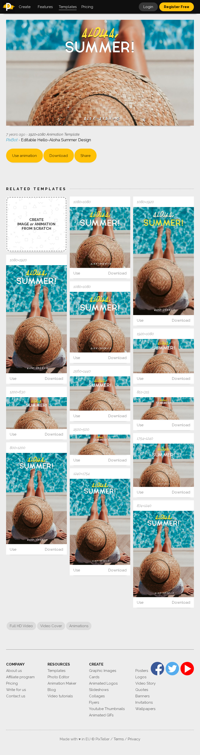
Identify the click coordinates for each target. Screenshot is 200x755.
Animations (78, 626)
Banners (142, 696)
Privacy (134, 739)
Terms (119, 739)
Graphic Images (102, 670)
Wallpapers (145, 709)
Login (148, 7)
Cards (94, 677)
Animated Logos (103, 683)
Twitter (172, 668)
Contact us (15, 696)
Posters (141, 670)
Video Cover (51, 626)
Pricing (12, 683)
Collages (97, 696)
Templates (56, 670)
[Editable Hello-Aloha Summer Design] (100, 237)
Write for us (16, 690)
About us (14, 670)
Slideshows (99, 690)
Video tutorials (60, 696)
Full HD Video (21, 626)
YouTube (187, 668)
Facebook (157, 668)
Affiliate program (20, 677)
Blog (52, 690)
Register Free (176, 7)
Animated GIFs (101, 715)
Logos (140, 677)
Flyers (94, 702)
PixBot (12, 139)
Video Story (145, 683)
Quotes (141, 690)
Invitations (144, 702)
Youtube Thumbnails (107, 709)
